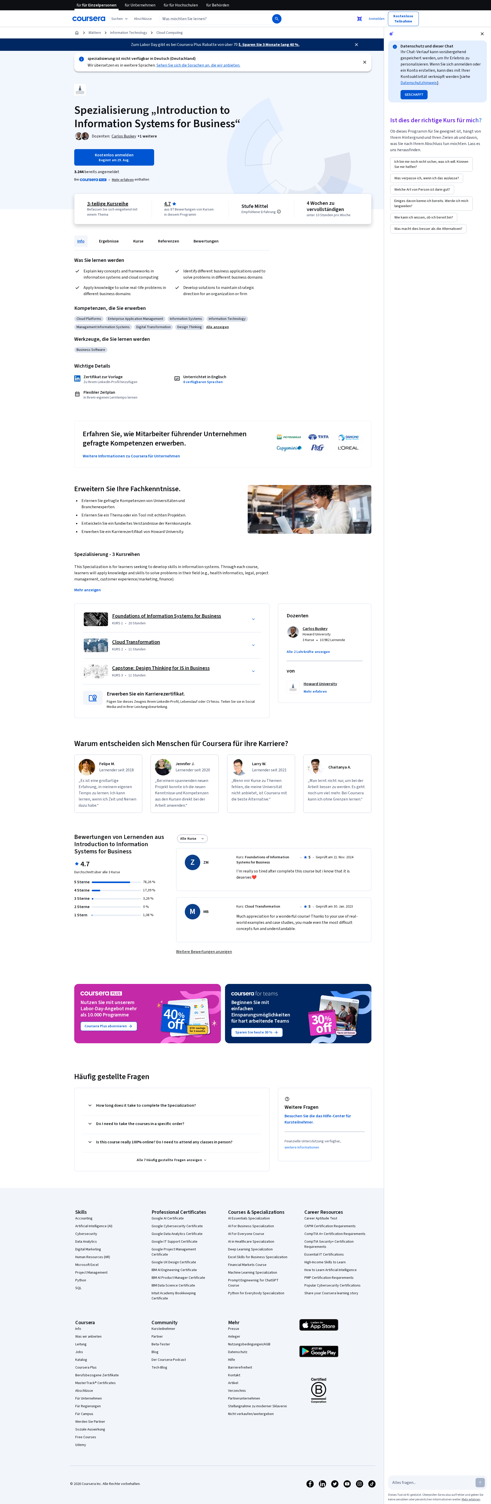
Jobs (79, 1352)
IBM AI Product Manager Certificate (178, 1277)
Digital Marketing (88, 1249)
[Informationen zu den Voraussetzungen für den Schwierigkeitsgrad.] (278, 211)
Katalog (81, 1359)
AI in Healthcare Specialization (251, 1241)
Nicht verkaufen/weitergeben (251, 1414)
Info (81, 241)
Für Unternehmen (88, 1398)
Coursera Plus (86, 1367)
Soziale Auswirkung (90, 1429)
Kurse (138, 241)
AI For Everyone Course (246, 1233)
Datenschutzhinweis (419, 83)
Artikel (233, 1383)
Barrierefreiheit (240, 1367)
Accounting (84, 1218)
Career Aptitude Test (320, 1218)
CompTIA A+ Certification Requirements (334, 1233)
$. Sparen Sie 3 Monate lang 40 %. (268, 44)
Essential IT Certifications (324, 1254)
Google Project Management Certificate (174, 1252)
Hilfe (231, 1359)
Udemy (80, 1445)
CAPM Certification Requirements (330, 1226)
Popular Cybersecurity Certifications (332, 1285)
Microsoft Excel (86, 1264)
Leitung (81, 1344)
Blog (155, 1352)
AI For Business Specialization (251, 1226)
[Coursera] (88, 19)
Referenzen (168, 241)
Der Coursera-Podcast (169, 1359)
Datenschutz (237, 1352)
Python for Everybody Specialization (256, 1293)
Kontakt (234, 1375)
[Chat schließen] (482, 33)
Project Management (91, 1272)
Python (80, 1280)
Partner (157, 1336)
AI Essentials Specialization (249, 1218)
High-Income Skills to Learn (325, 1262)
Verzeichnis (237, 1390)
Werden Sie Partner (90, 1421)
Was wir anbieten (88, 1336)
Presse (233, 1328)
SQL (78, 1288)
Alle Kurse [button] (188, 838)
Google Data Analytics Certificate (177, 1233)
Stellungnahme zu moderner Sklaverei (257, 1406)
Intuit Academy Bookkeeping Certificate (174, 1296)
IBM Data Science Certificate (173, 1285)
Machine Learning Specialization (252, 1272)
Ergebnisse (109, 241)
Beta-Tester (161, 1344)
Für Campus (84, 1414)
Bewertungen (206, 241)
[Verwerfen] (364, 62)
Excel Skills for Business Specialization (257, 1257)
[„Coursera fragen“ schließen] (359, 19)
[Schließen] (356, 44)
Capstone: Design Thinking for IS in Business (161, 668)
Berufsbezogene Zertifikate (97, 1375)
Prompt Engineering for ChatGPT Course (253, 1283)
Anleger (234, 1336)
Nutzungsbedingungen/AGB (249, 1344)
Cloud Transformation (136, 642)
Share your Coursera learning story (331, 1293)
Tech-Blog (159, 1367)
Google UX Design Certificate (174, 1262)
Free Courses (85, 1437)
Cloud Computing (169, 32)
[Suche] (276, 18)
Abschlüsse (84, 1390)
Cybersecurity (86, 1233)
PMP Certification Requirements (329, 1277)
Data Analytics (86, 1241)
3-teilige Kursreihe (107, 203)
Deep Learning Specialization (250, 1249)
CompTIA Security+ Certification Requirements (329, 1244)
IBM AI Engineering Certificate (174, 1270)
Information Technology (128, 32)
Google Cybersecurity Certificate (177, 1226)
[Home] (76, 32)
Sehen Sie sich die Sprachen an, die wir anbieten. (198, 65)
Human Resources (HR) (92, 1257)
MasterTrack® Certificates (95, 1383)
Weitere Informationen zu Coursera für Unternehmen (131, 456)
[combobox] (210, 19)
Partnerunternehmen (244, 1398)
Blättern (95, 32)
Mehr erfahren (123, 179)
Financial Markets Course (247, 1264)
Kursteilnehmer (163, 1328)
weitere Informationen (302, 1147)
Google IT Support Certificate (174, 1241)
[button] (143, 18)
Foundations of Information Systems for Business (166, 616)
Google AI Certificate (168, 1218)
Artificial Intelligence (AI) (93, 1226)
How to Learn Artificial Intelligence (330, 1270)
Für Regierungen (88, 1406)
